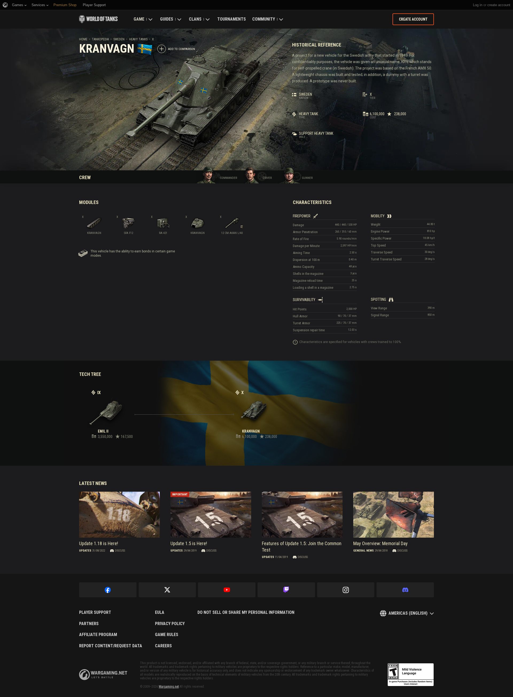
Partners (89, 623)
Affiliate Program (98, 634)
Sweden (119, 39)
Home (83, 39)
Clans (195, 19)
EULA (159, 612)
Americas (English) (408, 613)
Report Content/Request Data (110, 646)
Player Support (95, 612)
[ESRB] (410, 675)
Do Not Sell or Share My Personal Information (245, 612)
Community (263, 19)
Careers (163, 646)
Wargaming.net (169, 686)
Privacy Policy (170, 623)
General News (363, 550)
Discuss (120, 550)
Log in (477, 5)
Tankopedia (100, 39)
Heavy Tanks (138, 39)
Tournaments (231, 19)
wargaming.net (103, 675)
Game (139, 19)
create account (498, 5)
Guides (166, 19)
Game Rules (166, 634)
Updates (85, 550)
